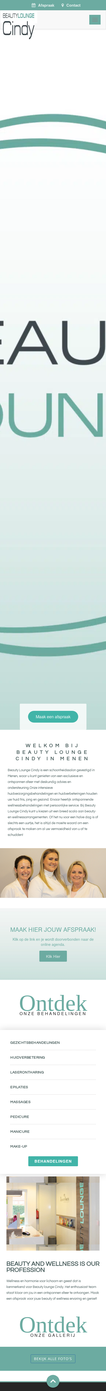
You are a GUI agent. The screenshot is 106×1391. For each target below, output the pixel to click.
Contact (73, 5)
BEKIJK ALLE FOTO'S (53, 1358)
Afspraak (46, 5)
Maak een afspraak (53, 717)
